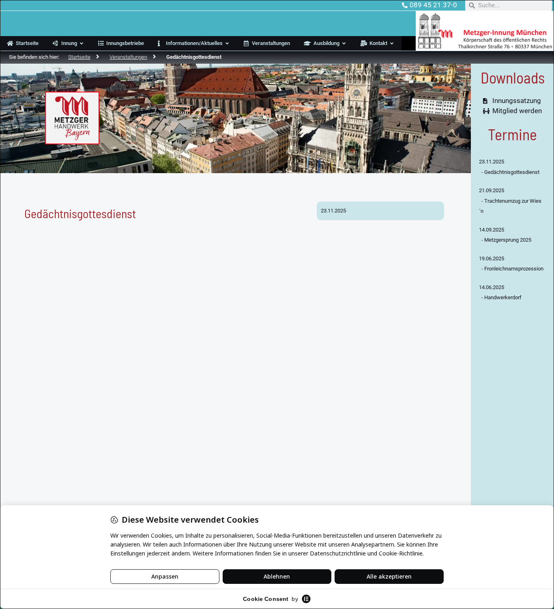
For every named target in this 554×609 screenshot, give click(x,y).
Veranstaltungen (128, 57)
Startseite (79, 57)
